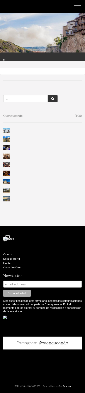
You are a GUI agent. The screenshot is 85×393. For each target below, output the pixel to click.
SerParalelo (65, 386)
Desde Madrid (11, 258)
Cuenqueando (42, 115)
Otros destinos (12, 267)
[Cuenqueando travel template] (22, 7)
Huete (7, 263)
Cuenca (7, 254)
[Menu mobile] (77, 8)
